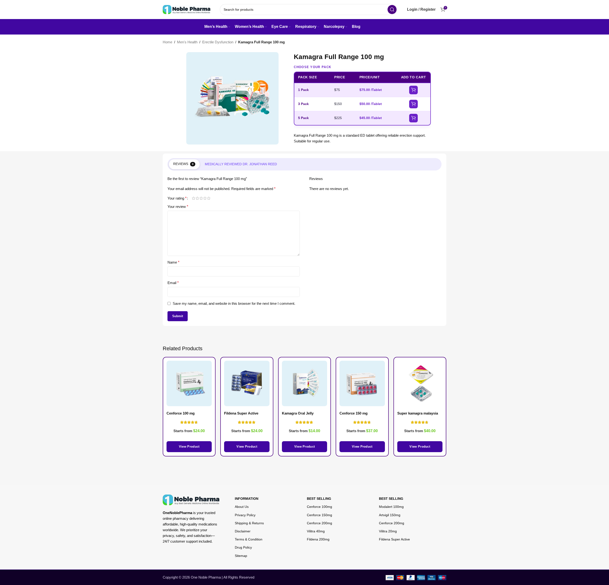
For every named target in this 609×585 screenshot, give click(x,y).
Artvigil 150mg (389, 515)
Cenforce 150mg (319, 515)
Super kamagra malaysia (417, 413)
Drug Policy (243, 547)
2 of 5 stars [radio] (197, 198)
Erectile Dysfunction (217, 42)
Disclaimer (242, 531)
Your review (177, 207)
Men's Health (187, 42)
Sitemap (241, 556)
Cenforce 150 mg (353, 413)
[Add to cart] (413, 90)
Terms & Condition (248, 539)
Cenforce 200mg (319, 523)
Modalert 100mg (391, 507)
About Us (242, 507)
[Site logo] (186, 9)
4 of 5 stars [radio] (205, 198)
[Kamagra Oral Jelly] (304, 383)
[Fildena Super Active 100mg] (246, 383)
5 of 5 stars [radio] (209, 198)
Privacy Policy (245, 515)
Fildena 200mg (318, 539)
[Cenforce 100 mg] (189, 383)
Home (167, 42)
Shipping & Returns (249, 523)
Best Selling (319, 498)
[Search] (392, 9)
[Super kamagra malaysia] (419, 383)
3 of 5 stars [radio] (201, 198)
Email (173, 283)
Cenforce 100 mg (181, 413)
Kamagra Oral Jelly (298, 413)
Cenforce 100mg (319, 507)
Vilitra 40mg (316, 531)
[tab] (184, 164)
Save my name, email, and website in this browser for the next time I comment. (234, 303)
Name (173, 262)
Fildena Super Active (394, 539)
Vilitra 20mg (388, 531)
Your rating (177, 198)
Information (246, 498)
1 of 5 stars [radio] (193, 198)
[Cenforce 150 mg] (362, 383)
